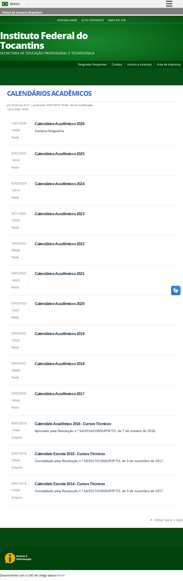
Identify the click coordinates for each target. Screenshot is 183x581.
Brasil (15, 4)
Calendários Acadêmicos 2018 (59, 364)
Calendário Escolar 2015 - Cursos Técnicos (70, 454)
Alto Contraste (92, 20)
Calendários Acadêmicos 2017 (59, 394)
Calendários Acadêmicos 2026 (59, 124)
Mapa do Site (117, 20)
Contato (117, 64)
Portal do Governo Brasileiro (22, 12)
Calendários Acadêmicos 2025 (59, 154)
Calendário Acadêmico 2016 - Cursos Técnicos (73, 424)
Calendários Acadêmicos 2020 (59, 303)
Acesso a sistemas (139, 64)
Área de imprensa (169, 64)
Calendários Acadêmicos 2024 (59, 184)
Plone (61, 575)
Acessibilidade (67, 20)
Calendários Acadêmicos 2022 (59, 244)
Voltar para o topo (168, 520)
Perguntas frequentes (92, 64)
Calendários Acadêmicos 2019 (59, 333)
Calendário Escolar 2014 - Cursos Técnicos (70, 484)
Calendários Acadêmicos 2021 (59, 273)
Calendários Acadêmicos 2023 (59, 214)
